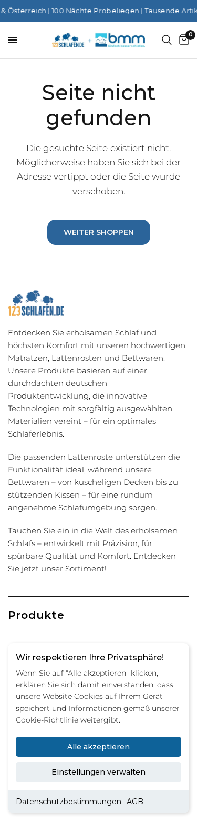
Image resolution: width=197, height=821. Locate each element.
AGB (135, 801)
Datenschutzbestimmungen (68, 801)
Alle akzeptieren (98, 746)
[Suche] (166, 40)
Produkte (36, 615)
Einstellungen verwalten (98, 772)
